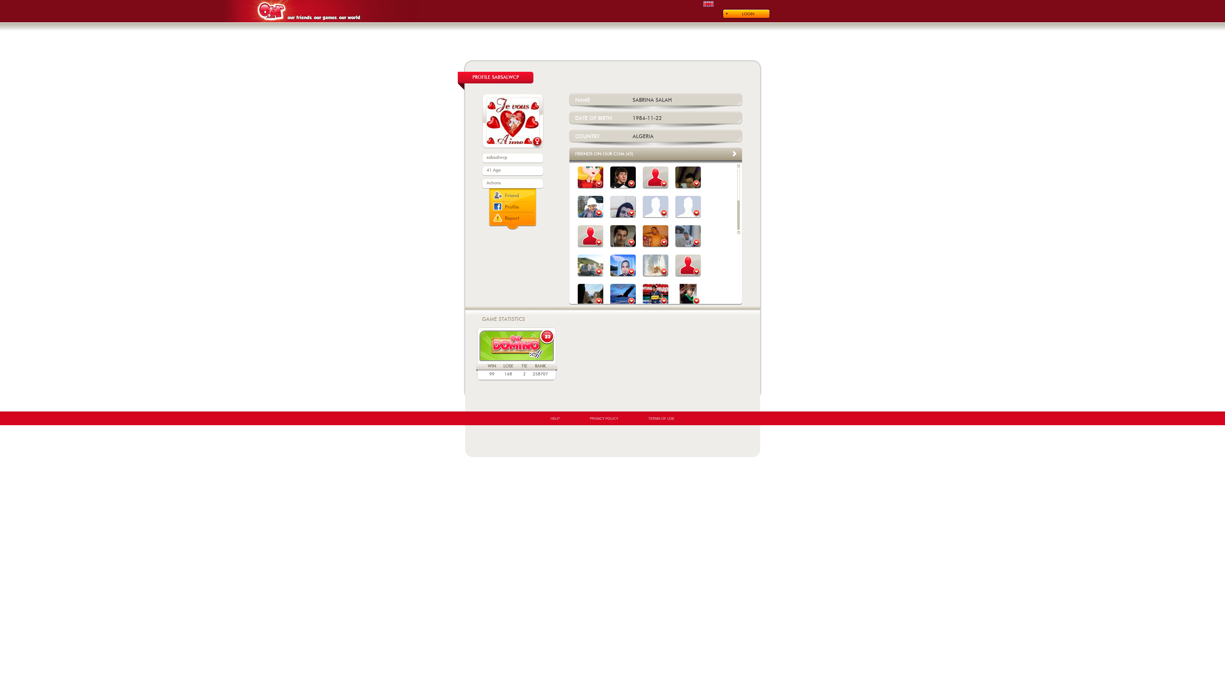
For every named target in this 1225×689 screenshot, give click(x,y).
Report (512, 218)
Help (555, 418)
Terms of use (661, 418)
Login (748, 14)
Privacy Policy (604, 418)
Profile (512, 207)
